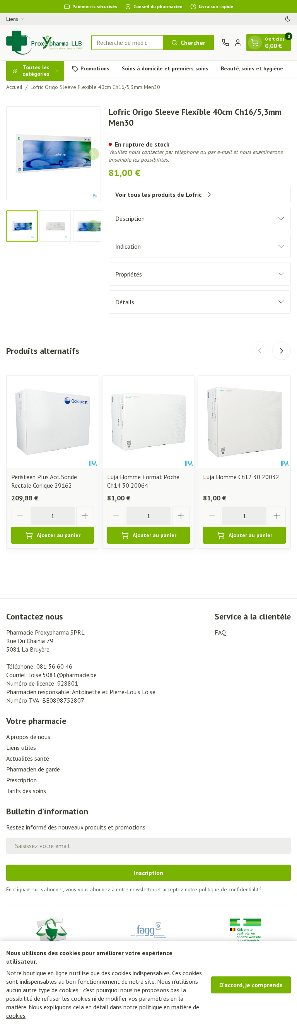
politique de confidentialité (230, 889)
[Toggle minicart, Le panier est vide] (255, 42)
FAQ (220, 632)
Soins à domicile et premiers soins (165, 68)
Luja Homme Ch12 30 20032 (241, 477)
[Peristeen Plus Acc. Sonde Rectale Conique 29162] (53, 422)
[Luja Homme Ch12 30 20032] (244, 422)
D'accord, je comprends (251, 985)
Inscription (148, 873)
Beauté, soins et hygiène (252, 68)
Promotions (94, 68)
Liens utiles (21, 747)
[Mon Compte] (238, 42)
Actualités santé (27, 758)
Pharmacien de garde (33, 769)
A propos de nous (28, 737)
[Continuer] (93, 154)
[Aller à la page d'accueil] (45, 42)
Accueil (14, 87)
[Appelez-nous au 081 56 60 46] (225, 42)
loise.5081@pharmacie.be (63, 675)
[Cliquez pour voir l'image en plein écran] (54, 154)
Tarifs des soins (26, 791)
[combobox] (127, 42)
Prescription (21, 780)
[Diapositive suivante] (281, 350)
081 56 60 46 (54, 666)
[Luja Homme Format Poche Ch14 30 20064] (148, 422)
